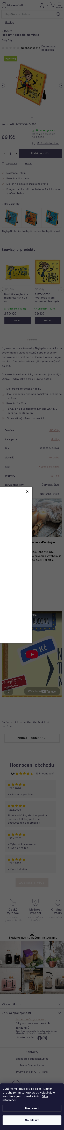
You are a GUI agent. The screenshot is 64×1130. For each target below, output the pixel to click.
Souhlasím (32, 1120)
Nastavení (32, 1108)
